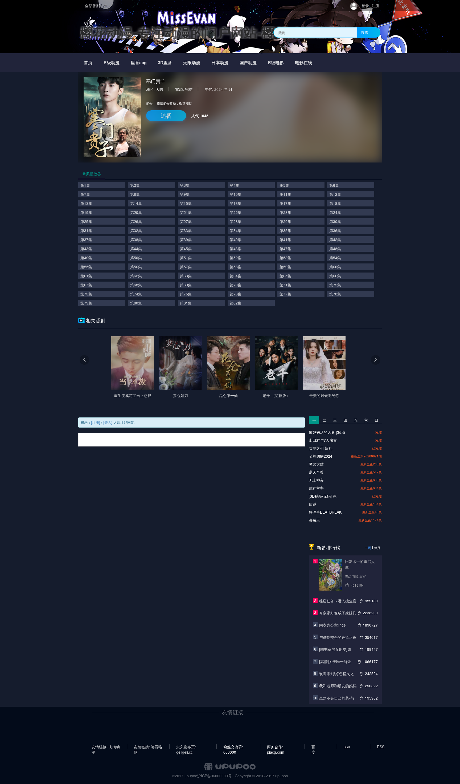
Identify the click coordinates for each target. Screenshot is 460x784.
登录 (365, 5)
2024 (218, 89)
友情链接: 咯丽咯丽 (148, 746)
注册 (375, 5)
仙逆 (312, 504)
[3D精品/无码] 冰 (322, 496)
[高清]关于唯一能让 (335, 661)
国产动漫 (248, 62)
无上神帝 (316, 480)
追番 (166, 115)
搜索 (364, 32)
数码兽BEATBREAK (325, 512)
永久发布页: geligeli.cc (186, 746)
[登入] (107, 422)
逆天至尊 (316, 472)
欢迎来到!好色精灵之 (336, 673)
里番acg (139, 62)
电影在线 (303, 62)
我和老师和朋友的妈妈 (337, 685)
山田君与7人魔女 (323, 440)
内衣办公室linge (332, 625)
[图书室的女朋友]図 (335, 649)
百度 (313, 746)
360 (347, 746)
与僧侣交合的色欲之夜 (337, 637)
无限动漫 (191, 62)
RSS (380, 746)
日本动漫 (219, 62)
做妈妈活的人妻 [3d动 (327, 432)
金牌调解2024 (320, 456)
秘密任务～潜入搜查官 (337, 600)
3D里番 (165, 62)
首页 (88, 62)
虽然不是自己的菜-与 (336, 698)
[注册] (95, 422)
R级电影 (276, 62)
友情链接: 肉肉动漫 (106, 746)
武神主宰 (316, 488)
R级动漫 (112, 62)
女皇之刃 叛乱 (320, 448)
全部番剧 (92, 5)
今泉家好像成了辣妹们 (337, 612)
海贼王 (314, 520)
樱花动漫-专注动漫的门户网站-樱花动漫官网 (211, 32)
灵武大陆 (316, 464)
